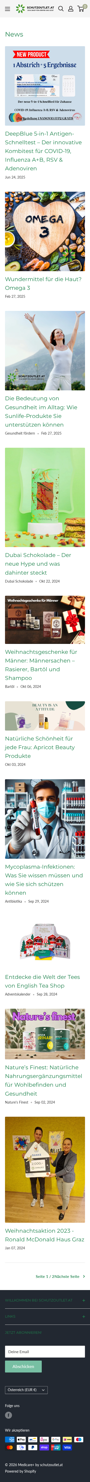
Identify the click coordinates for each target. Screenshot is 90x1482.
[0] (81, 9)
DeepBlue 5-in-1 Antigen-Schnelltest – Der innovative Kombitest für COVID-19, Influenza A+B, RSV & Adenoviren (43, 151)
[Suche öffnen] (61, 8)
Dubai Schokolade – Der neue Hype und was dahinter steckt (38, 564)
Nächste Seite (67, 1276)
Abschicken (23, 1366)
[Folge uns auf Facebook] (8, 1415)
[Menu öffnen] (7, 9)
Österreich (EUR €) (22, 1390)
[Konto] (70, 8)
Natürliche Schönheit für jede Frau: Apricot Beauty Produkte (40, 747)
